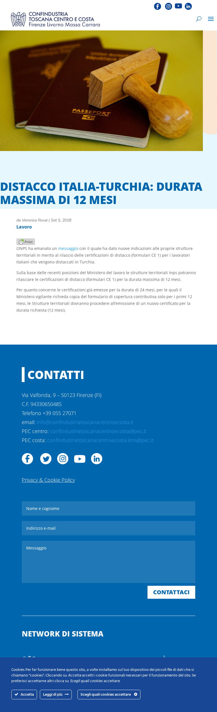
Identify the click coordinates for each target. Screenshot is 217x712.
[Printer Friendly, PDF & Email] (25, 241)
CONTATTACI (171, 592)
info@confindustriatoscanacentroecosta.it (85, 422)
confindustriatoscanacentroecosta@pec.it (98, 431)
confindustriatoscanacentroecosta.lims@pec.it (100, 440)
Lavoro (24, 227)
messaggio (68, 248)
